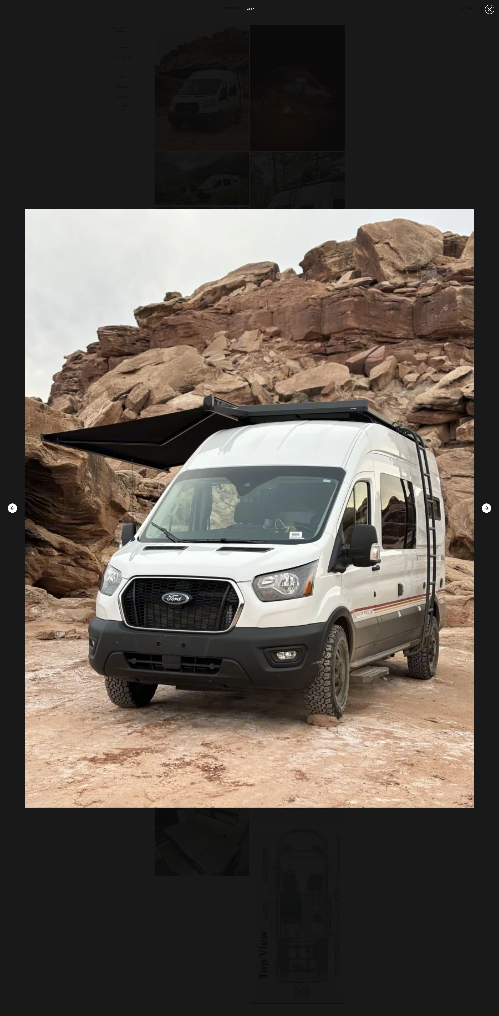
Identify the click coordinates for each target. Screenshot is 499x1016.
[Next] (486, 508)
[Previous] (12, 508)
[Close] (489, 9)
